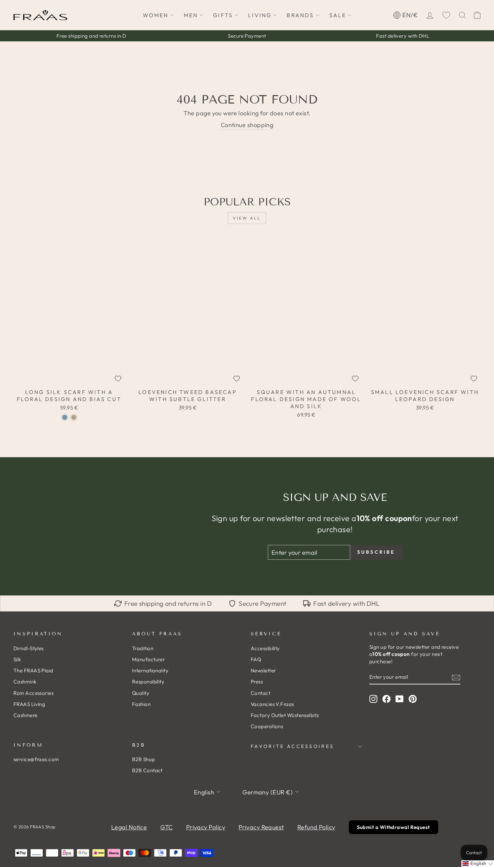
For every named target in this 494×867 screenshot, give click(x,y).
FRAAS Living (29, 704)
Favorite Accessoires (292, 746)
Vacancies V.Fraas (272, 704)
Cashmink (25, 681)
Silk (17, 659)
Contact (260, 693)
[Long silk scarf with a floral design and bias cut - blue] (64, 417)
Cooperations (267, 726)
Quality (140, 693)
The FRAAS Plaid (33, 670)
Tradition (142, 648)
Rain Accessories (33, 693)
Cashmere (25, 715)
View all (247, 218)
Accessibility (265, 648)
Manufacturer (148, 659)
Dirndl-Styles (28, 648)
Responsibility (148, 681)
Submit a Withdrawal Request (393, 827)
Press (257, 681)
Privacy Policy (205, 827)
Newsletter (263, 670)
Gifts (223, 15)
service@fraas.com (36, 759)
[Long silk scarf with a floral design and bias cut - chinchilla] (74, 417)
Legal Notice (129, 827)
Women (156, 15)
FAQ (256, 659)
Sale (337, 15)
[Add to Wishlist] (118, 378)
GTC (166, 827)
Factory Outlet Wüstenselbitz (285, 715)
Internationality (150, 670)
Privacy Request (261, 827)
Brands (300, 15)
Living (260, 15)
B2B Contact (147, 770)
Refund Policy (316, 827)
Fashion (141, 704)
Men (191, 15)
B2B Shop (143, 759)
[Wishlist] (446, 15)
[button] (477, 863)
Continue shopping (247, 125)
